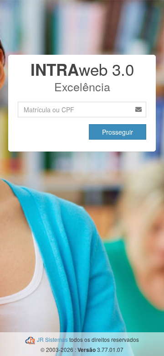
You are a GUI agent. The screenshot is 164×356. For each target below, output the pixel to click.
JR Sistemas (53, 339)
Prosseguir (117, 131)
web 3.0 (82, 69)
